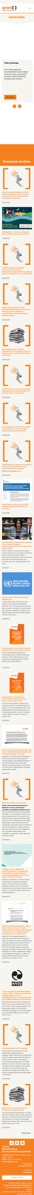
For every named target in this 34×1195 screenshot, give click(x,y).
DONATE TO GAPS (17, 1177)
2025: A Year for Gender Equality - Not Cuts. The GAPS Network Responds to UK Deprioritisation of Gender (17, 752)
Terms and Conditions (25, 1166)
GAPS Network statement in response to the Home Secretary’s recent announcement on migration (17, 467)
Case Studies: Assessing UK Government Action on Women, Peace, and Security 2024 (14, 699)
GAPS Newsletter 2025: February (15, 1048)
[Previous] (14, 106)
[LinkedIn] (11, 1143)
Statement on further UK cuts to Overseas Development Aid (14, 1109)
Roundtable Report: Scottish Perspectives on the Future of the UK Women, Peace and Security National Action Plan (16, 352)
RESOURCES (10, 97)
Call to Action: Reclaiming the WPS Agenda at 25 (15, 598)
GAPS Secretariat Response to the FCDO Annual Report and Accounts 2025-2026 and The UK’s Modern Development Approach (15, 195)
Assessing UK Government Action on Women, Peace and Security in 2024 (16, 649)
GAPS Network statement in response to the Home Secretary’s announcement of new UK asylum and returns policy (17, 545)
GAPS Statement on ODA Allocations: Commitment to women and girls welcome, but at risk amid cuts (16, 429)
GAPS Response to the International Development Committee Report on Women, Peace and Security (16, 391)
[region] (17, 84)
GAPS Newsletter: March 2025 (14, 803)
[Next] (19, 106)
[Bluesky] (22, 1143)
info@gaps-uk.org (12, 1161)
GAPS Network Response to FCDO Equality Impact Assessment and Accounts (15, 507)
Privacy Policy (27, 1163)
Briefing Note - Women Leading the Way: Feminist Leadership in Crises (15, 233)
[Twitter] (17, 1143)
